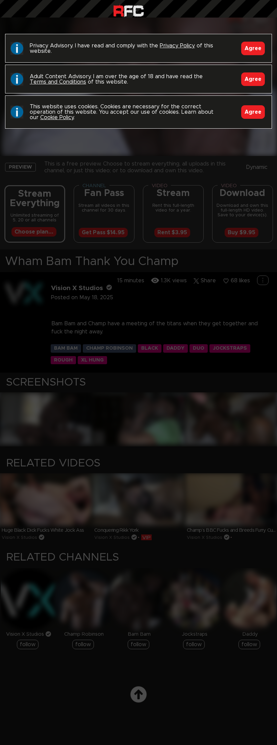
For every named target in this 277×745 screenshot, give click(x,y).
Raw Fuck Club (128, 10)
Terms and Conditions (58, 82)
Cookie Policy (57, 117)
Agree (253, 48)
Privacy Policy (177, 45)
